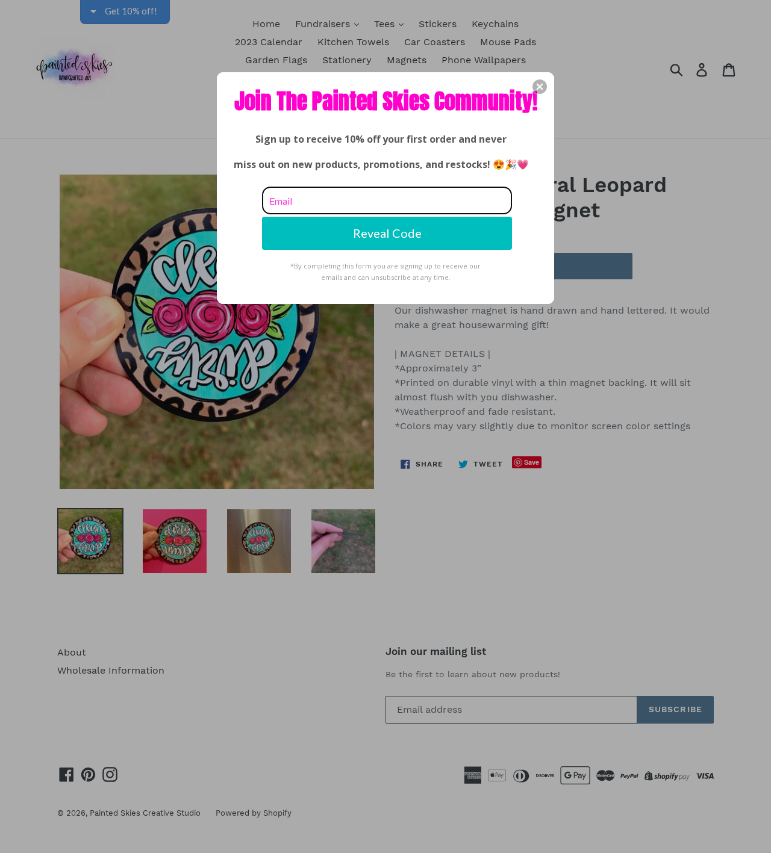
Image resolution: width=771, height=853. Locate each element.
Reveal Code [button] (387, 233)
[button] (539, 86)
